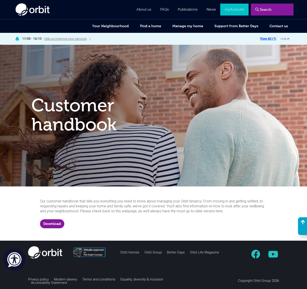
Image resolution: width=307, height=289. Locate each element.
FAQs (164, 9)
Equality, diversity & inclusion (141, 279)
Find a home (150, 26)
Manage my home (187, 26)
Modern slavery (65, 279)
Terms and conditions (98, 279)
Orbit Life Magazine (204, 252)
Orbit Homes (129, 252)
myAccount (234, 9)
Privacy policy (38, 279)
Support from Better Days (236, 26)
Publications (188, 9)
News (211, 9)
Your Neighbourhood (110, 26)
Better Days (176, 252)
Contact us (278, 26)
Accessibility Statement (49, 283)
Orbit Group (153, 252)
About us (143, 9)
